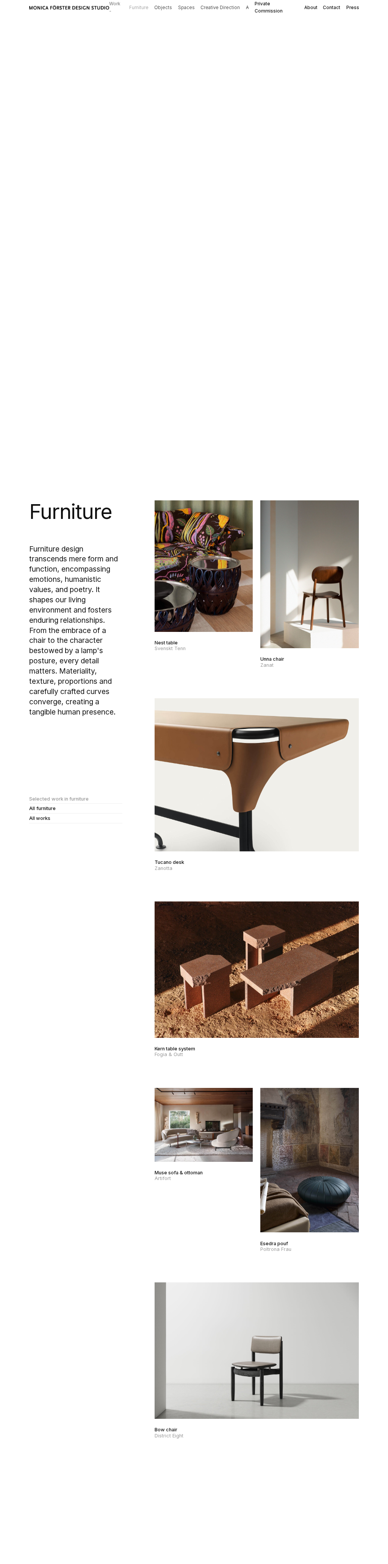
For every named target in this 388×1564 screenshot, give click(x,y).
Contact (331, 7)
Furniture (139, 7)
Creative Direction (220, 7)
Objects (163, 7)
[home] (69, 8)
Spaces (186, 7)
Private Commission (269, 7)
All (248, 7)
